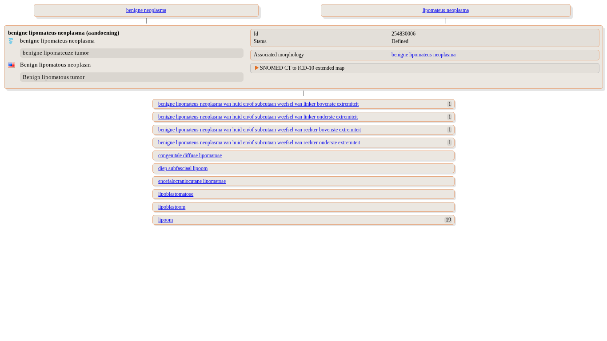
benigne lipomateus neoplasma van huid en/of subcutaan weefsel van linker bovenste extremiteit (258, 104)
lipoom (165, 220)
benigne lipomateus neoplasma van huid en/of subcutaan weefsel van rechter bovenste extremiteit (259, 130)
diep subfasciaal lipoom (183, 168)
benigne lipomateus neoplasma (423, 55)
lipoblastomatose (175, 194)
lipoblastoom (171, 207)
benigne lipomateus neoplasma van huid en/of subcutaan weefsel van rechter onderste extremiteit (259, 142)
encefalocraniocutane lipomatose (192, 181)
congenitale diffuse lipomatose (190, 155)
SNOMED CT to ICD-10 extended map (302, 68)
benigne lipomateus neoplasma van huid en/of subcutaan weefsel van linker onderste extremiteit (258, 117)
